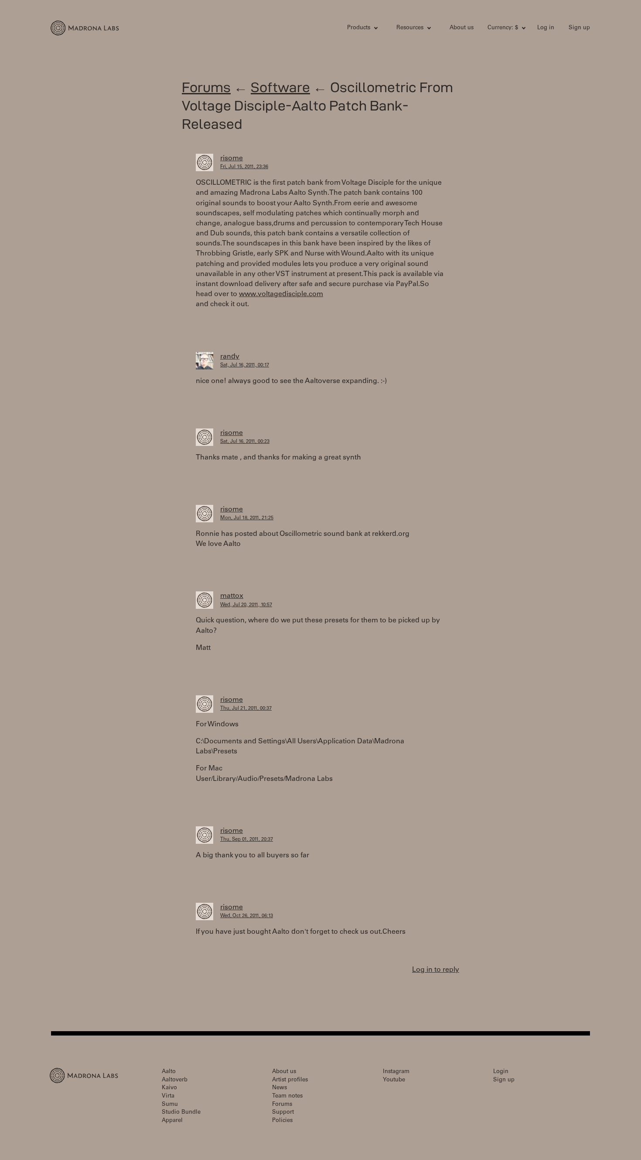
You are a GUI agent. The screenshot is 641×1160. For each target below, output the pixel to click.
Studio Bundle (181, 1112)
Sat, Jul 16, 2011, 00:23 (244, 441)
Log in (545, 28)
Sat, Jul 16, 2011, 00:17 (244, 365)
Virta (168, 1096)
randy (229, 356)
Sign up (579, 28)
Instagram (396, 1072)
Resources (409, 28)
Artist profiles (290, 1080)
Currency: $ (503, 28)
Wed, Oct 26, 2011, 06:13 (246, 916)
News (279, 1088)
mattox (231, 596)
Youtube (394, 1080)
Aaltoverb (175, 1080)
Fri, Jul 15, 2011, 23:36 (244, 167)
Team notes (287, 1096)
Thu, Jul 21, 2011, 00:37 (246, 708)
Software (280, 87)
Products (358, 28)
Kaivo (169, 1088)
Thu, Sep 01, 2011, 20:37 (246, 839)
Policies (282, 1121)
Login (500, 1072)
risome (231, 158)
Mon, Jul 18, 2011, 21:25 (246, 518)
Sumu (170, 1105)
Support (283, 1112)
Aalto (169, 1072)
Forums (206, 87)
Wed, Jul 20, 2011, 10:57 (246, 605)
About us (462, 28)
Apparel (172, 1121)
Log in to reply (435, 970)
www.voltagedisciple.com (281, 294)
